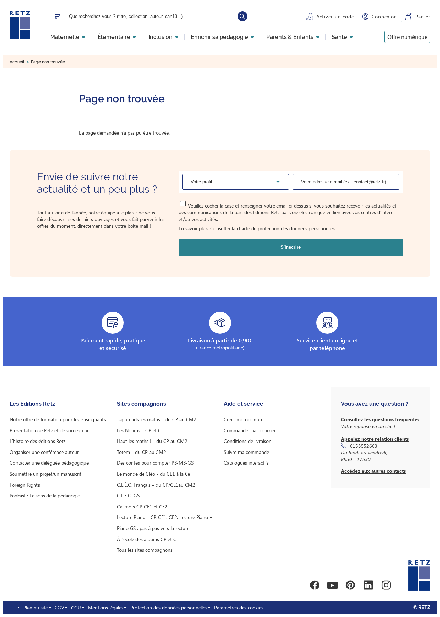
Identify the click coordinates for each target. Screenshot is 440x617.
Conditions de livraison (248, 441)
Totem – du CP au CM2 (141, 452)
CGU (76, 607)
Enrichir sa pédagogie (219, 37)
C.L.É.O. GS (128, 495)
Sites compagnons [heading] (141, 404)
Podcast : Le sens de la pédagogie (45, 495)
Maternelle (64, 37)
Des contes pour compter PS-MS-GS (155, 462)
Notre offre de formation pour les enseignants (58, 419)
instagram (386, 585)
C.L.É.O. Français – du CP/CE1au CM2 (156, 484)
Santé (339, 37)
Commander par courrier (250, 430)
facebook (314, 585)
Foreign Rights (25, 484)
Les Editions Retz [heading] (32, 404)
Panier (422, 16)
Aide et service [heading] (243, 404)
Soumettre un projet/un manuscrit (45, 473)
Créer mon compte (243, 419)
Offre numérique (407, 36)
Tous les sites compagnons (145, 549)
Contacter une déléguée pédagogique (49, 462)
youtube (332, 585)
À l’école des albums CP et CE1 (149, 539)
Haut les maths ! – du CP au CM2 (152, 441)
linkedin (368, 585)
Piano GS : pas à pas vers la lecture (153, 528)
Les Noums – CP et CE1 (141, 430)
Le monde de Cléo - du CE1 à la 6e (153, 473)
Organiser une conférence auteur (44, 452)
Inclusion (160, 37)
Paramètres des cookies (238, 607)
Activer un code (335, 16)
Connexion (384, 16)
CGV (59, 607)
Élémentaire (114, 37)
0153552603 (363, 446)
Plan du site (35, 607)
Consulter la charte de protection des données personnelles (272, 228)
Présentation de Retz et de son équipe (49, 430)
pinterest (350, 585)
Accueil (17, 62)
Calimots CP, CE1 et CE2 (142, 506)
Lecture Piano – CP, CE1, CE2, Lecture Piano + (165, 517)
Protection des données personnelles (168, 607)
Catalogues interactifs (246, 462)
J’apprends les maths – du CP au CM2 (156, 419)
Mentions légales (105, 607)
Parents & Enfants (290, 37)
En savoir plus (193, 228)
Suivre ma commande (246, 452)
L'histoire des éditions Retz (37, 441)
